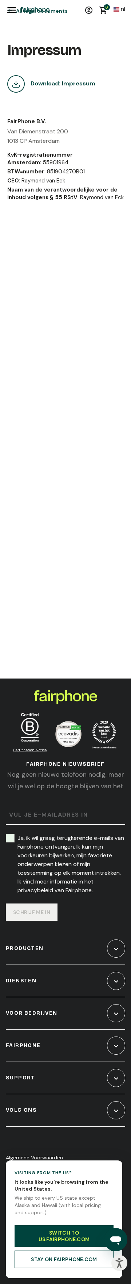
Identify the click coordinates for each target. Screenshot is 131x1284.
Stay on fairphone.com (64, 1259)
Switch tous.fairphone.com (64, 1236)
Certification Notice (30, 750)
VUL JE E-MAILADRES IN (48, 815)
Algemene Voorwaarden (34, 1157)
